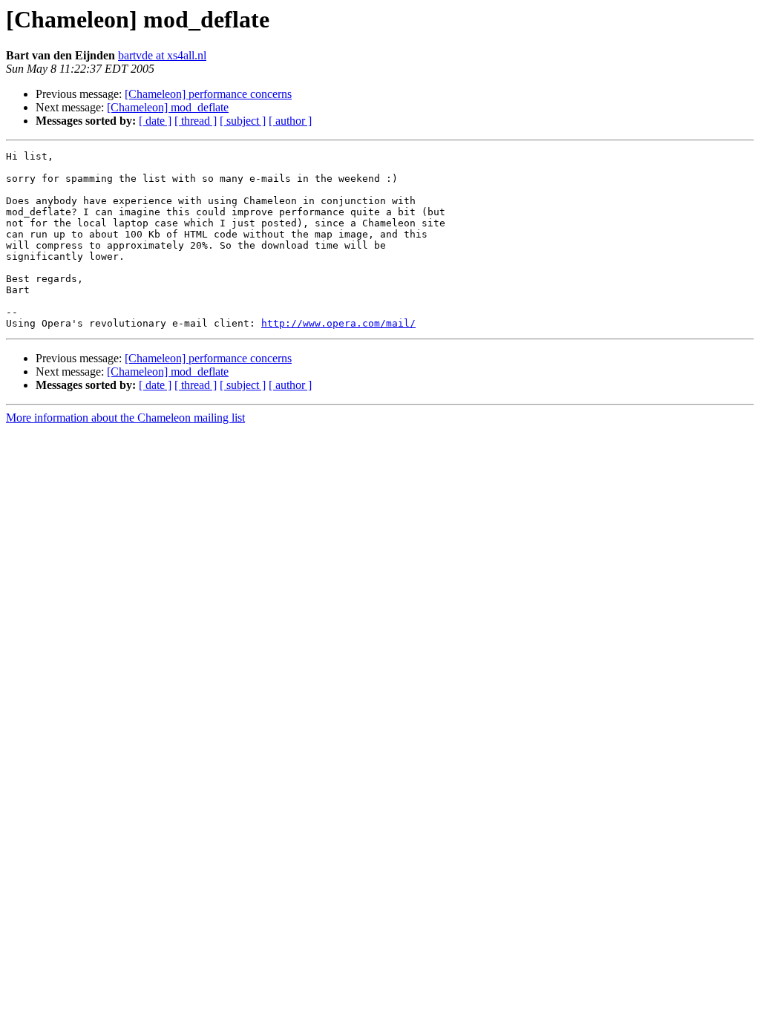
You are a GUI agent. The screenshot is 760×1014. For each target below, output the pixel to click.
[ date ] (155, 120)
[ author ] (290, 120)
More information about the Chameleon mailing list (125, 417)
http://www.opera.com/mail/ (338, 323)
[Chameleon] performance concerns (208, 94)
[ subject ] (243, 120)
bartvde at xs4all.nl (162, 55)
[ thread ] (195, 120)
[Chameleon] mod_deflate (168, 107)
